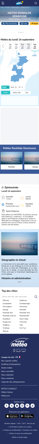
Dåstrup (6, 300)
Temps (4, 87)
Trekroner (23, 322)
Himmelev (23, 306)
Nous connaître (7, 371)
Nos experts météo (9, 361)
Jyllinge (5, 309)
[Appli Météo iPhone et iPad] (12, 416)
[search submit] (35, 296)
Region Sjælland (15, 7)
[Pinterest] (27, 406)
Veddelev (6, 325)
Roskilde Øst (24, 316)
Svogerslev (7, 322)
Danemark (7, 7)
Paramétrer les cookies (30, 430)
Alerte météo (6, 368)
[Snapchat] (17, 406)
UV (20, 87)
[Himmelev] (18, 67)
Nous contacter (7, 378)
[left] (3, 46)
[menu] (3, 3)
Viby (21, 325)
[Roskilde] (17, 68)
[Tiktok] (32, 406)
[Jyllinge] (19, 55)
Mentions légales (9, 423)
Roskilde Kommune (25, 7)
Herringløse (7, 306)
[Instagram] (22, 406)
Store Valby (24, 319)
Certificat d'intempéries (11, 364)
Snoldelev (6, 319)
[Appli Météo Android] (27, 416)
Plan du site (31, 423)
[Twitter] (12, 406)
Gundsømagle (25, 303)
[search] (35, 3)
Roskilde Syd (7, 313)
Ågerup (5, 331)
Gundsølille (7, 303)
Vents (12, 87)
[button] (17, 68)
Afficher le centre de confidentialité (20, 433)
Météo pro (5, 395)
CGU (18, 423)
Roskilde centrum (9, 316)
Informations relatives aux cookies (20, 427)
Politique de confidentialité (12, 430)
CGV (23, 423)
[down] (19, 282)
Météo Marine (7, 392)
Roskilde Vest (25, 313)
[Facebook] (6, 406)
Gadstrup (23, 300)
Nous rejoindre (7, 375)
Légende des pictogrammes (13, 382)
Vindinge (6, 328)
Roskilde (23, 309)
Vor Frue (23, 328)
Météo (2, 7)
